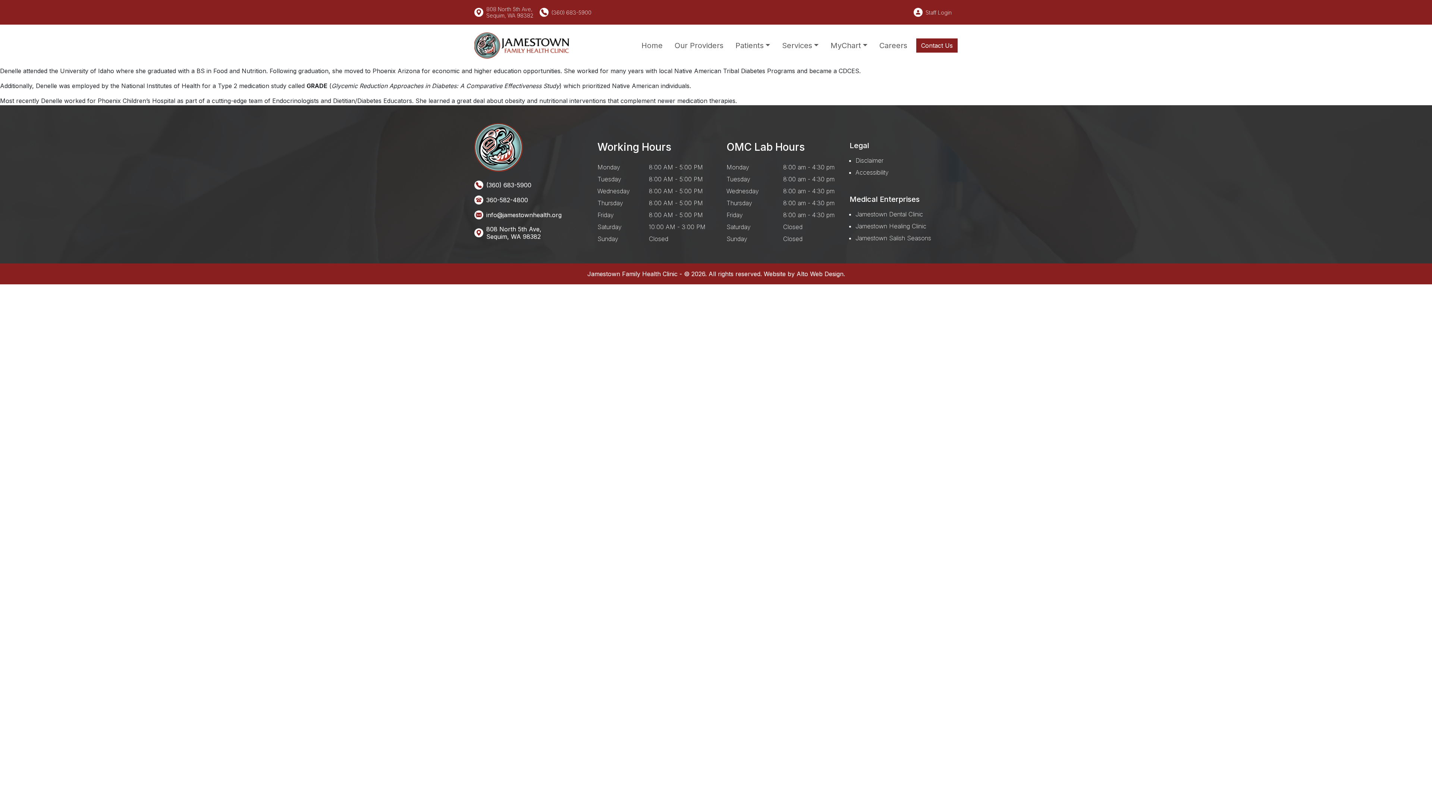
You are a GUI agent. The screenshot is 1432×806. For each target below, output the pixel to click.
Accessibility (872, 172)
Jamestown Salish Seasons (893, 238)
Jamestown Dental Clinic (889, 214)
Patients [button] (749, 45)
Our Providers (699, 45)
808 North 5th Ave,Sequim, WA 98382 (513, 232)
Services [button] (797, 45)
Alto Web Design (820, 274)
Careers (893, 45)
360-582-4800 (507, 200)
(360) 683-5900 (571, 12)
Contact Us (937, 45)
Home (652, 45)
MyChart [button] (845, 45)
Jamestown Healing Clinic (890, 226)
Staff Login (939, 12)
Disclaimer (869, 160)
